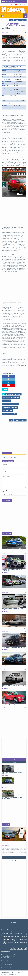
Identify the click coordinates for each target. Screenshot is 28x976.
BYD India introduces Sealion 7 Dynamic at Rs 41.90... (13, 666)
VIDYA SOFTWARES (12, 974)
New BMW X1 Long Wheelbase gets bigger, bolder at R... (12, 609)
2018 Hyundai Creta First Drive (11, 397)
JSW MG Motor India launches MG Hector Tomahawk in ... (12, 570)
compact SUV (6, 400)
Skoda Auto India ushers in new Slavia (11, 704)
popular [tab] (14, 762)
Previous (16, 20)
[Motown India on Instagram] (20, 4)
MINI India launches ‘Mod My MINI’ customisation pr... (10, 589)
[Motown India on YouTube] (16, 4)
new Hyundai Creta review (10, 407)
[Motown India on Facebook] (7, 4)
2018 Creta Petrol (7, 410)
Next (11, 20)
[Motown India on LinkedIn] (24, 4)
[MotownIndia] (14, 10)
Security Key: (6, 490)
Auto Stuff (6, 824)
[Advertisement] (14, 212)
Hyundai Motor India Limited (10, 404)
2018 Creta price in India (9, 414)
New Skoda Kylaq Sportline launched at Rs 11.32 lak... (14, 686)
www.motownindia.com (12, 941)
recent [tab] (14, 759)
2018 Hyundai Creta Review (13, 394)
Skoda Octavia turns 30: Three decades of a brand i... (13, 550)
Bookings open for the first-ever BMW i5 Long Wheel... (13, 628)
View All (23, 20)
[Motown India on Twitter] (11, 4)
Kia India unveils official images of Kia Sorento (13, 647)
